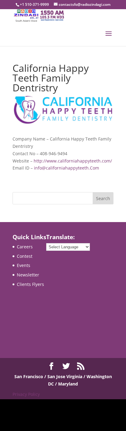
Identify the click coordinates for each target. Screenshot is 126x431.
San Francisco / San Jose (40, 376)
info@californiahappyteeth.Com (66, 168)
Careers (25, 247)
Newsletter (28, 275)
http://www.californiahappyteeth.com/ (73, 161)
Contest (24, 256)
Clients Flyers (30, 284)
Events (23, 265)
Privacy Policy (26, 394)
